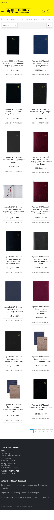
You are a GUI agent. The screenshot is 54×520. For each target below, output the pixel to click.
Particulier (11, 473)
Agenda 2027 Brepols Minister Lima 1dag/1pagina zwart (41, 407)
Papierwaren (11, 19)
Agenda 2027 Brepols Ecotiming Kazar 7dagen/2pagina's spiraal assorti (13, 408)
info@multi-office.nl (8, 460)
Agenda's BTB (45, 19)
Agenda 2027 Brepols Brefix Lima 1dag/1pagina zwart (40, 111)
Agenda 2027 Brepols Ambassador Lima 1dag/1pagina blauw (40, 63)
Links (3, 2)
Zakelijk (3, 473)
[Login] (43, 10)
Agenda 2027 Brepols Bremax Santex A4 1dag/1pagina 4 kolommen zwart (13, 210)
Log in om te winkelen (13, 75)
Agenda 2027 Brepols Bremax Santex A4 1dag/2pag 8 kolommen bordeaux (40, 210)
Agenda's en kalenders (28, 19)
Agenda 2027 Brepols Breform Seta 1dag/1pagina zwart (13, 159)
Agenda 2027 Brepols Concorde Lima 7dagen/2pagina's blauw (13, 309)
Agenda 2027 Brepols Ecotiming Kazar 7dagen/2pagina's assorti (41, 359)
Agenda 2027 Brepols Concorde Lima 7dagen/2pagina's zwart (13, 359)
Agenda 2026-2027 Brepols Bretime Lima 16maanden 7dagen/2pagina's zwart (13, 63)
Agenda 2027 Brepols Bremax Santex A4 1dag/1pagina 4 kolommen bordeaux (41, 160)
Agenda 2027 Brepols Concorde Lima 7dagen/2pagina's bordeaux (40, 310)
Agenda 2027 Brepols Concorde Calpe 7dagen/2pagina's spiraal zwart (41, 260)
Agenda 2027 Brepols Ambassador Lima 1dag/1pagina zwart (13, 111)
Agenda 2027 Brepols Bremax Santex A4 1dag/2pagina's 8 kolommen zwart (13, 260)
